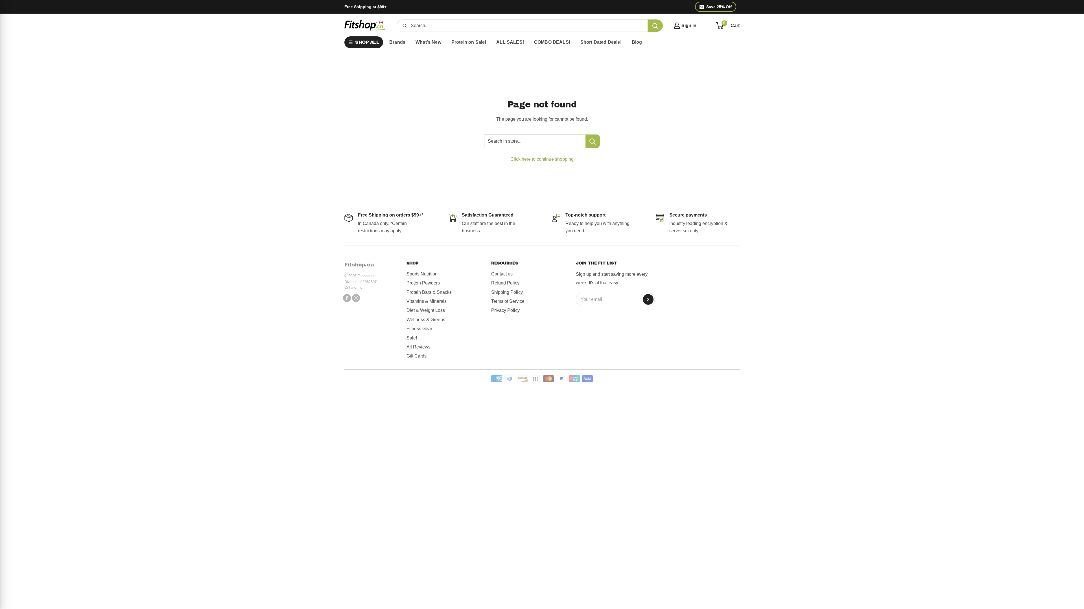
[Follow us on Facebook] (347, 298)
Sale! (411, 338)
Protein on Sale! (468, 42)
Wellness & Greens (425, 319)
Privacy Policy (505, 310)
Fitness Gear (419, 328)
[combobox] (527, 25)
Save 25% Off (719, 7)
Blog (637, 42)
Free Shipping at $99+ (365, 7)
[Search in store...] (592, 141)
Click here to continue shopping (542, 159)
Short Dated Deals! (601, 42)
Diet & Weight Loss (425, 310)
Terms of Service (507, 301)
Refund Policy (505, 283)
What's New (428, 42)
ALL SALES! (510, 42)
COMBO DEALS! (552, 42)
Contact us (502, 274)
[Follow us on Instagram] (356, 298)
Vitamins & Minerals (426, 301)
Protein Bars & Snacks (429, 292)
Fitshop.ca (359, 265)
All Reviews (418, 347)
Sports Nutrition (422, 274)
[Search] (655, 25)
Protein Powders (423, 283)
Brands (397, 42)
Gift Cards (416, 356)
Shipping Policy (507, 292)
